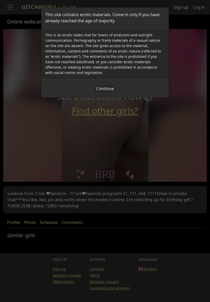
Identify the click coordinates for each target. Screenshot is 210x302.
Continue (105, 88)
